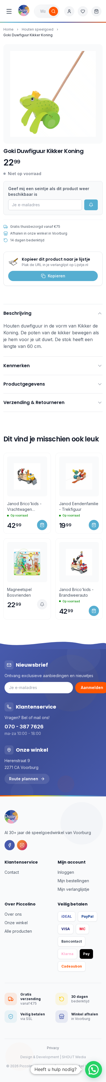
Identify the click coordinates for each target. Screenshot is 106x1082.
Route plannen (23, 778)
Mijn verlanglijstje (73, 889)
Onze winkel (16, 922)
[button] (93, 1069)
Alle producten (18, 931)
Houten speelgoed (37, 29)
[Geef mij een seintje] (42, 604)
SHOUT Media (74, 1057)
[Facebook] (10, 845)
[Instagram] (22, 845)
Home (8, 29)
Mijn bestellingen (73, 880)
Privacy (53, 1048)
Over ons (13, 914)
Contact (12, 872)
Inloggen (66, 872)
